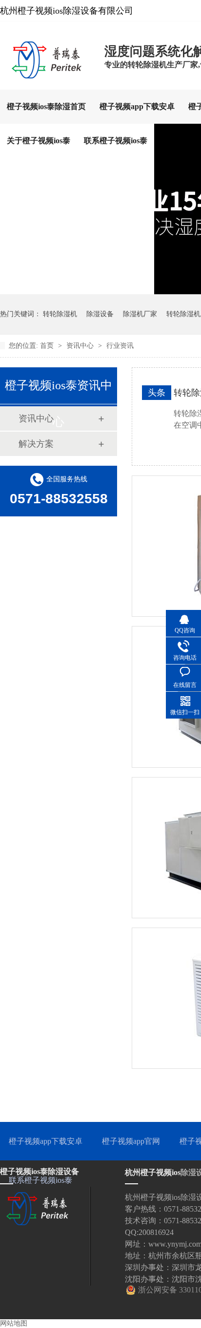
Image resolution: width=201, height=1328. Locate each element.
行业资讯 (120, 345)
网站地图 (13, 1323)
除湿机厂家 (140, 314)
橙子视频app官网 (131, 1141)
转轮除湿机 (60, 314)
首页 (48, 345)
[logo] (47, 75)
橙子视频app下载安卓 (137, 106)
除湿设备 (100, 314)
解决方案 (36, 444)
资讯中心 (81, 345)
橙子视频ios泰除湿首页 (46, 106)
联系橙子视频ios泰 (115, 140)
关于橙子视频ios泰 (38, 140)
